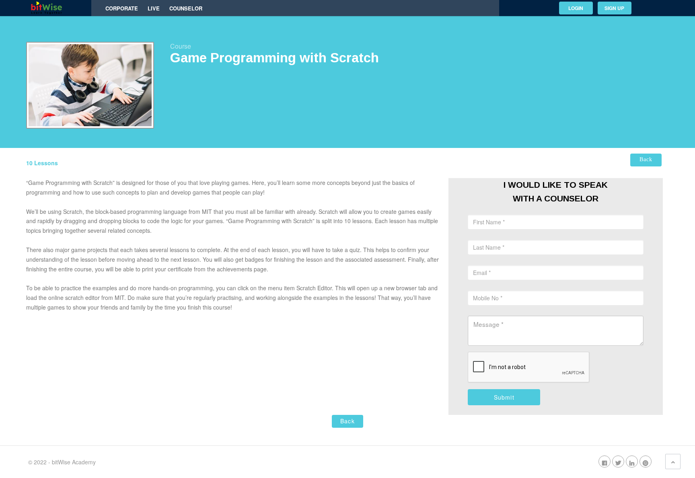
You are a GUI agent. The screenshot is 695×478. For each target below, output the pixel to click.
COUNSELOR (185, 9)
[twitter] (618, 462)
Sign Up (614, 8)
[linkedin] (632, 462)
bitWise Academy (74, 462)
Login (575, 8)
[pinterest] (645, 462)
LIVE (154, 9)
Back (646, 159)
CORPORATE (121, 9)
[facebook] (604, 462)
